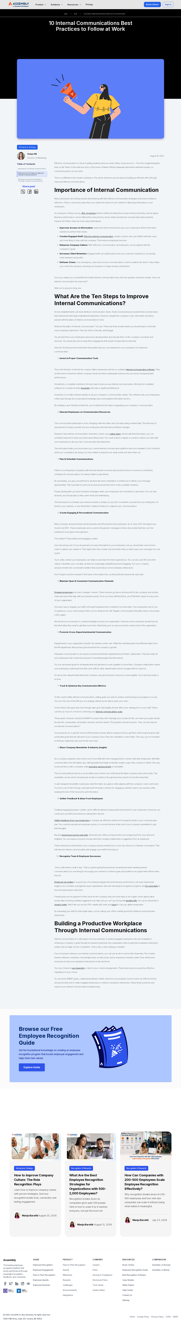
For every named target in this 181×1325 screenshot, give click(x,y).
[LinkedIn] (17, 1283)
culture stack (115, 434)
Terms (132, 1317)
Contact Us (127, 1295)
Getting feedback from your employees (71, 820)
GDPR (175, 1317)
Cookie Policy (143, 1317)
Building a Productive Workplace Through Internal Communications (30, 180)
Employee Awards (41, 1280)
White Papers (128, 1285)
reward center (60, 904)
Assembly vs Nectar (160, 1270)
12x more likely (151, 886)
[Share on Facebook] (29, 191)
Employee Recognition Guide (135, 1270)
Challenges (68, 1285)
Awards (66, 1270)
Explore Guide (32, 1067)
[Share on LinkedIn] (36, 191)
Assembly (85, 388)
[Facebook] (5, 1283)
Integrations (68, 1295)
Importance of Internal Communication (32, 169)
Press (95, 1270)
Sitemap (125, 1300)
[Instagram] (22, 1283)
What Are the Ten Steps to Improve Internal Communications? (31, 174)
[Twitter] (11, 1283)
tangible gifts (131, 900)
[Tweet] (23, 191)
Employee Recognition (43, 1265)
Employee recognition (64, 882)
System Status (99, 1290)
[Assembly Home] (18, 4)
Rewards (66, 1280)
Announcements (70, 1290)
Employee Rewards (41, 1285)
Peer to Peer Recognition (44, 1275)
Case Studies (128, 1280)
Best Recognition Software (134, 1275)
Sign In (168, 4)
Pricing (89, 4)
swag (114, 904)
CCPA (168, 1317)
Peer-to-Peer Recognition (74, 1265)
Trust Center (98, 1285)
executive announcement (100, 766)
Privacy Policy (157, 1317)
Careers (96, 1265)
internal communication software (140, 369)
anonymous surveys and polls (75, 835)
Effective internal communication (98, 236)
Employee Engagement (43, 1270)
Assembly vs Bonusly (161, 1265)
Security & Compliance (102, 1275)
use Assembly (78, 968)
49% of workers (88, 213)
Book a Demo (152, 4)
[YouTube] (28, 1283)
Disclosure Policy (100, 1280)
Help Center (127, 1290)
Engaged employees (63, 592)
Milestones (67, 1275)
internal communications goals (109, 711)
